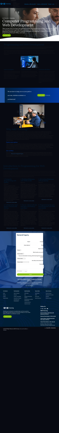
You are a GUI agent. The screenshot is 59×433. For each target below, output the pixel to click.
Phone (42, 245)
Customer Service (27, 302)
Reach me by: (41, 248)
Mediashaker (53, 327)
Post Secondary (16, 290)
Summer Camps (48, 293)
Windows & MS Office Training (28, 297)
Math (4, 293)
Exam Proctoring (38, 298)
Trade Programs (27, 303)
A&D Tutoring (13, 0)
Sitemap (4, 330)
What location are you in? (38, 252)
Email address (27, 245)
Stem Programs (48, 290)
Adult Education (16, 3)
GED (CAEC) (26, 293)
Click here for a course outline (47, 199)
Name (28, 241)
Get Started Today (7, 35)
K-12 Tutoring (5, 290)
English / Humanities (17, 296)
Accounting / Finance (17, 298)
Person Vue (37, 296)
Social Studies (5, 298)
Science (4, 294)
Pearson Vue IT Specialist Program (17, 153)
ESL (25, 294)
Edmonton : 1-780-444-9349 (30, 4)
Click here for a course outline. (11, 202)
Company (42, 241)
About (14, 7)
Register (50, 4)
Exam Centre (15, 4)
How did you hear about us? (38, 260)
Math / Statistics (16, 293)
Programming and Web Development (28, 300)
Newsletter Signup (7, 316)
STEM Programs (16, 6)
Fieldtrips (47, 296)
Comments (41, 264)
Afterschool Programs (49, 294)
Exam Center (37, 290)
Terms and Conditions (23, 328)
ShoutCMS (48, 327)
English (4, 296)
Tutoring (14, 2)
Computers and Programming (16, 300)
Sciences (15, 294)
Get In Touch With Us (29, 285)
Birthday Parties (48, 298)
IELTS (36, 294)
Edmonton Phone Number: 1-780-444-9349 (48, 316)
